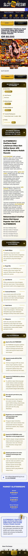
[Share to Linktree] (13, 550)
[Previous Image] (1, 53)
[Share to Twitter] (4, 550)
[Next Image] (27, 53)
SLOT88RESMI (7, 156)
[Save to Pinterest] (17, 550)
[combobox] (12, 9)
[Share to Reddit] (21, 550)
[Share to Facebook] (8, 550)
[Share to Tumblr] (26, 550)
